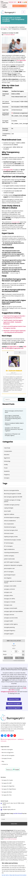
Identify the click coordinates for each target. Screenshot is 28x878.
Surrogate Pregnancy (9, 630)
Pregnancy (7, 474)
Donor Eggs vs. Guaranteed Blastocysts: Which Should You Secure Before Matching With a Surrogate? (13, 418)
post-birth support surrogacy (11, 562)
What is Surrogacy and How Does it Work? (14, 411)
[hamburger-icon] (23, 12)
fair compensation (9, 524)
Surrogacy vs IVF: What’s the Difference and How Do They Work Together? (14, 429)
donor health (7, 511)
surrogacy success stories (11, 618)
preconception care (9, 568)
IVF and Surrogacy (8, 543)
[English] (21, 2)
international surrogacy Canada (12, 540)
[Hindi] (24, 2)
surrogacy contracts (9, 589)
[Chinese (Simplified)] (19, 2)
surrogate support (9, 633)
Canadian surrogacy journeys (11, 504)
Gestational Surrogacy (10, 527)
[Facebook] (2, 735)
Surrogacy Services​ (9, 614)
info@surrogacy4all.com (15, 348)
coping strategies (8, 508)
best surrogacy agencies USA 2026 (13, 497)
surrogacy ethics (8, 595)
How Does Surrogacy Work (11, 530)
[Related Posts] (20, 352)
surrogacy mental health (10, 608)
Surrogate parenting (9, 627)
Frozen (6, 468)
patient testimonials (9, 559)
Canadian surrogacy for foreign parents (12, 500)
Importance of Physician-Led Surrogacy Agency (12, 434)
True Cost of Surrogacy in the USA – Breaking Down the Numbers (14, 317)
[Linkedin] (11, 735)
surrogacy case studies (10, 586)
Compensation (8, 451)
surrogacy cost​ (8, 592)
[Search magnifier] (25, 6)
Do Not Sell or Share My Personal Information (14, 875)
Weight (5, 654)
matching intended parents (11, 552)
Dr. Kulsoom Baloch (9, 34)
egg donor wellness (9, 514)
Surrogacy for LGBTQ (9, 598)
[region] (14, 869)
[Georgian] (23, 2)
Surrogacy (6, 478)
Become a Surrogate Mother (11, 490)
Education (6, 454)
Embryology (7, 461)
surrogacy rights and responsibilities (13, 611)
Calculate (8, 658)
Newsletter (7, 471)
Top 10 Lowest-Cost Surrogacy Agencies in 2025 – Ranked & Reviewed (13, 322)
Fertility (6, 464)
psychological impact (9, 575)
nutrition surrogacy (9, 555)
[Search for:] (14, 399)
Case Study (7, 448)
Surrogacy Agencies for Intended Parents (12, 582)
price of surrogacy (9, 571)
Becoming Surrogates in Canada (12, 493)
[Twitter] (5, 735)
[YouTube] (14, 735)
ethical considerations (10, 520)
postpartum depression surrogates (13, 565)
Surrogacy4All (21, 60)
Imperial (14, 645)
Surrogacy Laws (8, 605)
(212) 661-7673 (12, 2)
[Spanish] (26, 2)
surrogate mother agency (11, 624)
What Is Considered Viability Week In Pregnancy (14, 423)
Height (4, 651)
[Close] (26, 862)
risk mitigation (7, 578)
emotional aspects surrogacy (11, 517)
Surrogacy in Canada (9, 602)
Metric (13, 648)
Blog (6, 27)
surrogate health (8, 621)
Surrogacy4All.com (13, 346)
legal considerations (9, 549)
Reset (19, 658)
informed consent (9, 533)
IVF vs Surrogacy (8, 546)
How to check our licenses (10, 839)
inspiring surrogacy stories (11, 536)
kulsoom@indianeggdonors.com (14, 374)
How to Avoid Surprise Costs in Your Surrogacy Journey (14, 327)
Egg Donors (7, 458)
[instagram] (8, 735)
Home (2, 27)
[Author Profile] (8, 352)
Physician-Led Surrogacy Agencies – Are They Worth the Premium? (14, 331)
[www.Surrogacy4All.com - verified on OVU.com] (14, 741)
